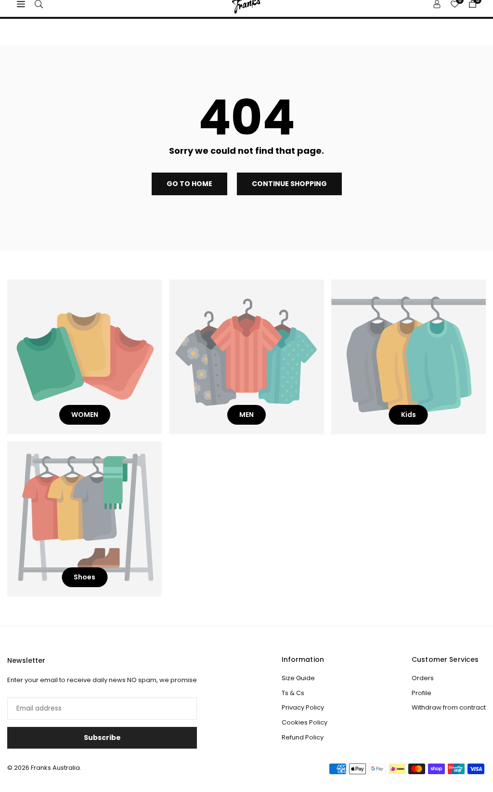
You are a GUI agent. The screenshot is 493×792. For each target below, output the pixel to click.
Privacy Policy (303, 707)
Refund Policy (303, 737)
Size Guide (298, 678)
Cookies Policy (304, 722)
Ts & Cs (293, 693)
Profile (421, 693)
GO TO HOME (189, 183)
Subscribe (102, 737)
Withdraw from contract (449, 707)
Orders (423, 678)
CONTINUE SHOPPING (289, 183)
